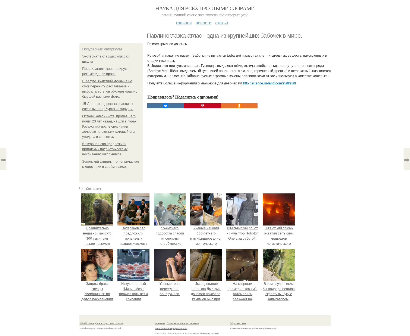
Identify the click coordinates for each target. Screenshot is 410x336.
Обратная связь (238, 323)
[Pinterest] (202, 105)
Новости (203, 22)
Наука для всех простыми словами (205, 8)
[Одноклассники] (239, 105)
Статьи (221, 22)
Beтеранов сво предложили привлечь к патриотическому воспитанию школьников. (104, 149)
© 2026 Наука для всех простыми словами (101, 323)
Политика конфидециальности (171, 328)
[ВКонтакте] (165, 105)
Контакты (160, 323)
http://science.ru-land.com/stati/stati (269, 83)
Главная (184, 22)
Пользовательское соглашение (183, 323)
